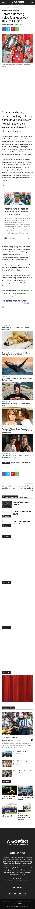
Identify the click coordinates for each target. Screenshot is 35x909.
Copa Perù (5, 813)
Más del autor (23, 497)
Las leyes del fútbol (11, 737)
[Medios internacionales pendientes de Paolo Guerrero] (25, 807)
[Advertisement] (17, 87)
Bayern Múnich (15, 462)
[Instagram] (15, 894)
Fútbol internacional (12, 7)
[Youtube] (25, 894)
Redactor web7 (8, 24)
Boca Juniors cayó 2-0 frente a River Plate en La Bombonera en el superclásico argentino (17, 293)
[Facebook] (10, 894)
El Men (14, 903)
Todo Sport (5, 794)
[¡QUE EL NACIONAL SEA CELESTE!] (7, 523)
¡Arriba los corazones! (20, 751)
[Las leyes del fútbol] (17, 723)
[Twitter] (20, 894)
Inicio (3, 7)
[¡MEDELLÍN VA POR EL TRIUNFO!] (7, 504)
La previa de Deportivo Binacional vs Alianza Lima (26, 488)
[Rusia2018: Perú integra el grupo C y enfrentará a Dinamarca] (7, 763)
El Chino (20, 903)
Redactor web (6, 740)
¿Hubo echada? (7, 816)
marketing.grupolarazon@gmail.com (17, 880)
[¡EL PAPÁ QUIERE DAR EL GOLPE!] (7, 514)
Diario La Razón (18, 901)
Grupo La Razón (7, 901)
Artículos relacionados (10, 497)
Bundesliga (15, 10)
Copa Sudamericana (6, 506)
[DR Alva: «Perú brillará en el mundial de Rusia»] (7, 773)
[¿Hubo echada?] (9, 808)
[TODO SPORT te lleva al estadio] (25, 791)
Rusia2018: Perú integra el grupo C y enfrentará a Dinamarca (21, 763)
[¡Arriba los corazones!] (7, 753)
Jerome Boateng (25, 462)
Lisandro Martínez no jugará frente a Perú (8, 487)
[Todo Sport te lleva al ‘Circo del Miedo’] (9, 790)
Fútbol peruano (6, 734)
